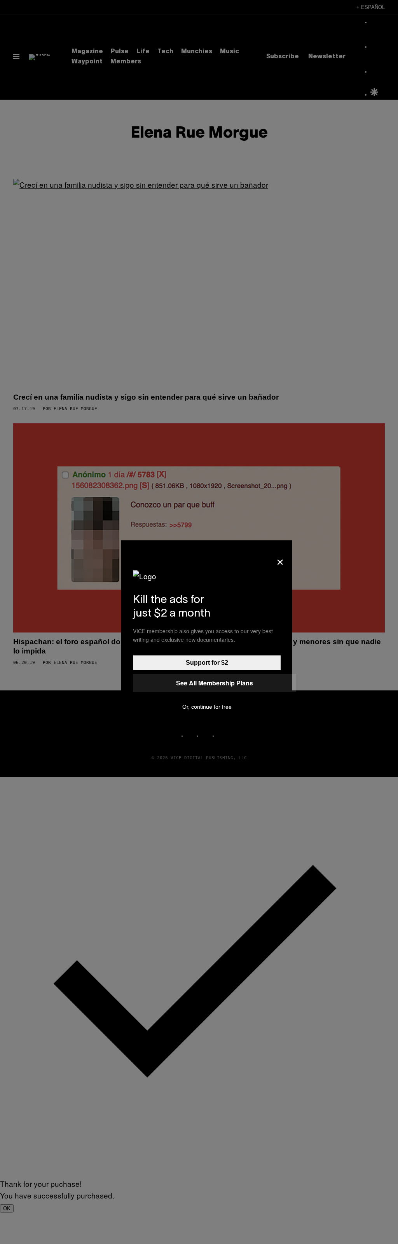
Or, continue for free (207, 707)
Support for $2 (207, 662)
